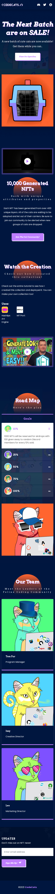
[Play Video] (27, 161)
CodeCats (31, 887)
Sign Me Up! (12, 863)
